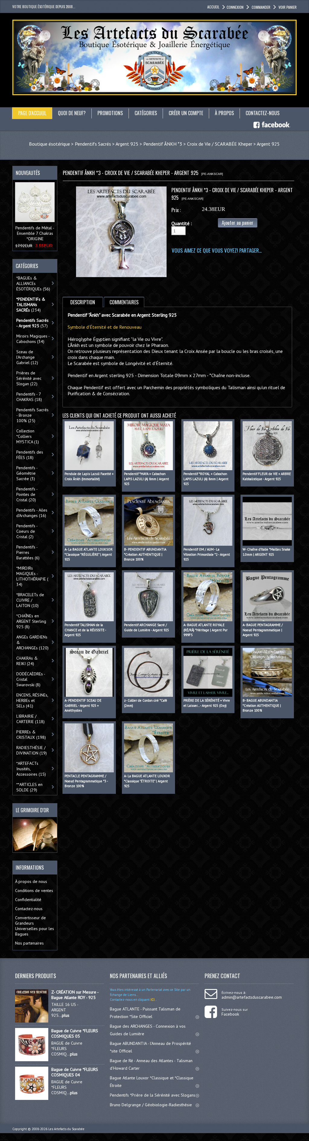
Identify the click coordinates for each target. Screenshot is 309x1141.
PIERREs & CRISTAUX (31, 734)
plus (65, 1015)
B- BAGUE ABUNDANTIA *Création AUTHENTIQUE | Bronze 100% (262, 705)
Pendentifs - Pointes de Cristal (27, 494)
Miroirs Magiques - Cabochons (33, 338)
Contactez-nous (29, 908)
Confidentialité (28, 899)
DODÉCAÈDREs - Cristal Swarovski (30, 679)
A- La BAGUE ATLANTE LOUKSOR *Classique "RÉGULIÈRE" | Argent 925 (89, 554)
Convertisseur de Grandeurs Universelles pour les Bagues (34, 926)
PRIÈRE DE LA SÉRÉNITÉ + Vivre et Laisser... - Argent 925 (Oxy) (206, 703)
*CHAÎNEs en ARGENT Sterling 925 (31, 621)
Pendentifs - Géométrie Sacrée (27, 473)
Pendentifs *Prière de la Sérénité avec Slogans (152, 1095)
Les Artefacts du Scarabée (66, 1129)
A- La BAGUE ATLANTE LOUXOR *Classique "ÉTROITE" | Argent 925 (147, 781)
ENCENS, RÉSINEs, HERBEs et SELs (32, 700)
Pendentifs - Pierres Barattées (28, 552)
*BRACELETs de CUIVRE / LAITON (30, 600)
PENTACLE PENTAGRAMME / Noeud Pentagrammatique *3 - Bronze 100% (86, 781)
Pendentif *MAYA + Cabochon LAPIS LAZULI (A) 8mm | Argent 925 (146, 479)
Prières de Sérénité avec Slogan (28, 378)
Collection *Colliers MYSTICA (27, 436)
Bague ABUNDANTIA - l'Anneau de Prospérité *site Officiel (150, 1047)
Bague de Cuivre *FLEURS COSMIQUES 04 (74, 1072)
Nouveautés (28, 172)
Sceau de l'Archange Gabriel (27, 357)
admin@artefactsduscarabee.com (251, 997)
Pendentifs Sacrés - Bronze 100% (32, 415)
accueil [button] (213, 6)
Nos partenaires (29, 943)
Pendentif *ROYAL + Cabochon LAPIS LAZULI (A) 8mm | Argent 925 (205, 479)
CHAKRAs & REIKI (27, 660)
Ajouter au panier (237, 222)
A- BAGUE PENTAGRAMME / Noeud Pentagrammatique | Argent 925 (263, 630)
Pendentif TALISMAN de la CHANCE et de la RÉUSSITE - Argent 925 (85, 630)
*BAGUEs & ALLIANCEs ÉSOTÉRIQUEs (33, 283)
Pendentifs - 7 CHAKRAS (29, 396)
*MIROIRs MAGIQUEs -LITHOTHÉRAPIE (32, 576)
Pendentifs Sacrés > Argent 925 (107, 144)
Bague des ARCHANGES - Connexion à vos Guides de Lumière (148, 1029)
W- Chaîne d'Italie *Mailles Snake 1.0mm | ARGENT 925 (266, 552)
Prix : (176, 210)
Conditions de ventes (34, 890)
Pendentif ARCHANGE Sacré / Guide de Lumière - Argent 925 (146, 627)
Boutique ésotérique (49, 144)
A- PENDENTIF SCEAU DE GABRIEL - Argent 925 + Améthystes (83, 705)
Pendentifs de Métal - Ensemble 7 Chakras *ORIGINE (34, 233)
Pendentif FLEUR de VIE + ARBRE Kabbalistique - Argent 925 (267, 476)
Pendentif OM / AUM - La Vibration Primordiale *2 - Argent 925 (206, 554)
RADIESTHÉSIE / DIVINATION (31, 750)
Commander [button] (261, 7)
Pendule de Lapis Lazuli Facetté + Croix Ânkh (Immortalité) (89, 476)
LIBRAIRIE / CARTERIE (30, 718)
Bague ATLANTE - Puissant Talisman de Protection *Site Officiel (145, 1012)
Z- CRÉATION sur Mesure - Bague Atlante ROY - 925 (74, 994)
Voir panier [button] (288, 7)
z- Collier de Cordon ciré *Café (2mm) (145, 703)
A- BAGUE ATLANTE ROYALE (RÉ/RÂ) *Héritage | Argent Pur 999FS (205, 630)
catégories (146, 113)
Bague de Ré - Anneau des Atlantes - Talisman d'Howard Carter (151, 1064)
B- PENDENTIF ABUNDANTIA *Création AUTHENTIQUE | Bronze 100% (145, 554)
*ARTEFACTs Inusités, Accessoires (31, 769)
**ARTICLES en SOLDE (29, 787)
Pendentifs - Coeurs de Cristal (27, 531)
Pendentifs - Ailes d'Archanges (31, 512)
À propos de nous (31, 881)
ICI (152, 999)
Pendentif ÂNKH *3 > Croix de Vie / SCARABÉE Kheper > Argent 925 (211, 144)
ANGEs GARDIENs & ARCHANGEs (32, 642)
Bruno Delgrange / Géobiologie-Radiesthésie (151, 1104)
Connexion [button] (235, 7)
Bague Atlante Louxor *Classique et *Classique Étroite (151, 1081)
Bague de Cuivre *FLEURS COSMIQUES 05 (74, 1033)
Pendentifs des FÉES (29, 454)
